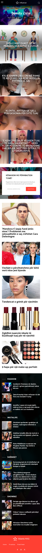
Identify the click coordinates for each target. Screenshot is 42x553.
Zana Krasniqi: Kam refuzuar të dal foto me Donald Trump (26, 395)
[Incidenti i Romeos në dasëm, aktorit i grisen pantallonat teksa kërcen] (7, 387)
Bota (19, 18)
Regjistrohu (31, 189)
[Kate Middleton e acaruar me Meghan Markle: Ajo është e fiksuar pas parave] (7, 446)
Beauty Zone (11, 18)
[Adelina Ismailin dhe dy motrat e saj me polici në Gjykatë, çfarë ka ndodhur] (7, 436)
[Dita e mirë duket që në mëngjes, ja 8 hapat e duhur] (21, 46)
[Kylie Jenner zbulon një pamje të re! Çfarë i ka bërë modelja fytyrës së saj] (21, 79)
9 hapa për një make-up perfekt (19, 367)
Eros (25, 18)
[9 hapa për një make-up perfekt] (21, 352)
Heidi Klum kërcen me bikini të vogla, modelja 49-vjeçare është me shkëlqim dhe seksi (25, 486)
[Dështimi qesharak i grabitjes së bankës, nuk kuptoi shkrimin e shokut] (7, 425)
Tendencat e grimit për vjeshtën (20, 302)
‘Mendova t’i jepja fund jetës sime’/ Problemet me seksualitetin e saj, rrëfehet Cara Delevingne (20, 233)
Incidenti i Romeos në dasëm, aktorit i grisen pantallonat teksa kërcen (26, 386)
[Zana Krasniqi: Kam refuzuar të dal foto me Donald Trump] (7, 397)
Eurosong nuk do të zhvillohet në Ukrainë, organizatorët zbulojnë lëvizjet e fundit (26, 464)
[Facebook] (17, 550)
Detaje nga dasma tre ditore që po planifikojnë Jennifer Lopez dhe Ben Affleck (26, 503)
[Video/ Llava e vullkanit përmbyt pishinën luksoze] (7, 515)
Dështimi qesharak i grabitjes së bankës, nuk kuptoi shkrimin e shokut (25, 424)
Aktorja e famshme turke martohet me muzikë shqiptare (25, 523)
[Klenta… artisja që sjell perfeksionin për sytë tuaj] (21, 113)
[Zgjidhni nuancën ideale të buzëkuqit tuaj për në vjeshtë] (21, 318)
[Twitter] (24, 550)
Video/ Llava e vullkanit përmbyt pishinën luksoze (26, 513)
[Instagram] (21, 550)
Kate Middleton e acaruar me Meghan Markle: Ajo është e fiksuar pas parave (24, 445)
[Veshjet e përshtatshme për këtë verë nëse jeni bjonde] (21, 253)
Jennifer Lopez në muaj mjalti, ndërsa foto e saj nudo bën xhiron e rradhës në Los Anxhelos (26, 407)
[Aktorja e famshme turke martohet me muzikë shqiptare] (7, 525)
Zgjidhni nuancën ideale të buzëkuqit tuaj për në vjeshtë (18, 334)
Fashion (31, 18)
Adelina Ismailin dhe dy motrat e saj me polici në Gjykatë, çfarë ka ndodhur (26, 435)
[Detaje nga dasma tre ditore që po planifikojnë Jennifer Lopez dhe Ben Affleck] (7, 504)
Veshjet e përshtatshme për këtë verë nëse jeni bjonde (20, 269)
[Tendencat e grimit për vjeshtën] (21, 287)
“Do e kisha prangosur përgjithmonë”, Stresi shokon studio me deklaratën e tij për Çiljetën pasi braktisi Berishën (24, 475)
